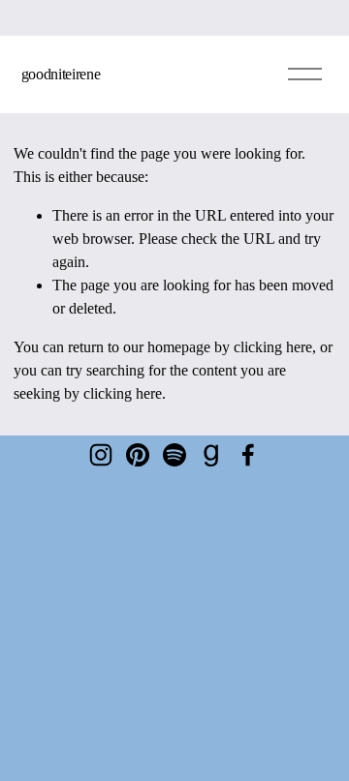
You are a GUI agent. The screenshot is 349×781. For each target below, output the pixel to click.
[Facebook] (248, 454)
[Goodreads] (211, 454)
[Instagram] (100, 454)
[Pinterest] (137, 454)
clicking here (273, 347)
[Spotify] (174, 454)
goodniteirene (61, 74)
